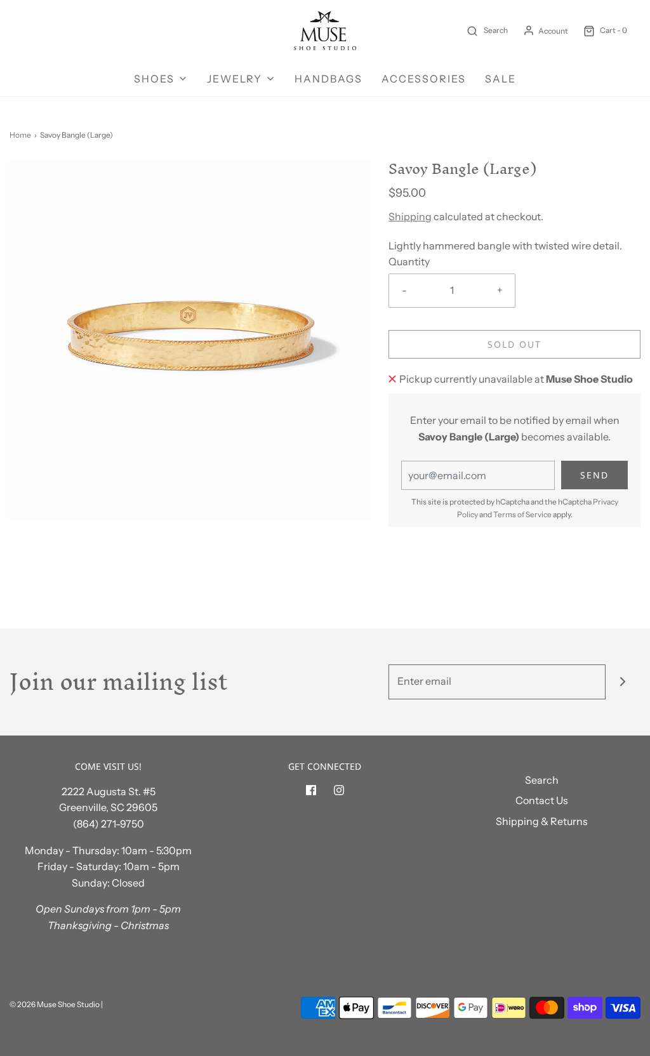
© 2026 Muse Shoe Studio (55, 1004)
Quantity (409, 261)
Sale (500, 78)
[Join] (623, 681)
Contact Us (541, 800)
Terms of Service (522, 514)
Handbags (328, 78)
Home (20, 135)
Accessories (423, 78)
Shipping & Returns (542, 821)
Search (542, 780)
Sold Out (514, 344)
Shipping (410, 216)
